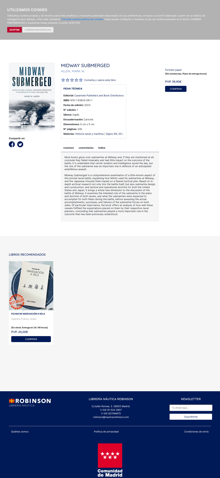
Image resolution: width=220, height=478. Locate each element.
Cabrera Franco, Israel (23, 318)
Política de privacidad (106, 431)
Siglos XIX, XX (114, 133)
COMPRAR (176, 88)
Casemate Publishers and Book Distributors (99, 95)
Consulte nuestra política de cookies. (83, 19)
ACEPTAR (14, 29)
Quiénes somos (19, 431)
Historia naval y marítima (89, 133)
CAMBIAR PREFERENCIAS (38, 29)
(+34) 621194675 (111, 413)
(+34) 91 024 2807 (111, 409)
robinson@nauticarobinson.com (111, 417)
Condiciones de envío (196, 431)
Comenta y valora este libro (100, 80)
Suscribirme (191, 416)
